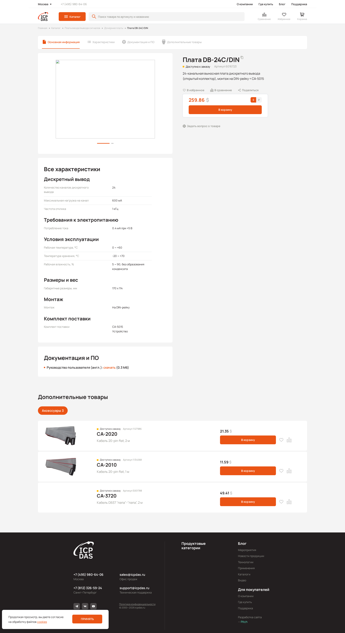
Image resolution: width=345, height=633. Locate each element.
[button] (72, 16)
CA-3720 (107, 495)
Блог (282, 4)
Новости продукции (251, 556)
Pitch (243, 622)
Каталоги (244, 574)
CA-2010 (107, 464)
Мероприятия (247, 550)
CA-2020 (107, 434)
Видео (242, 580)
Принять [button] (87, 619)
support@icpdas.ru (134, 588)
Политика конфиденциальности (137, 604)
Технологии (245, 562)
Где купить (266, 4)
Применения (246, 568)
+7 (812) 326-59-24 (87, 588)
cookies (42, 622)
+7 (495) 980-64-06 (74, 4)
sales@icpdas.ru (132, 574)
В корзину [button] (225, 110)
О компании (245, 4)
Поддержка (299, 4)
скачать (109, 367)
